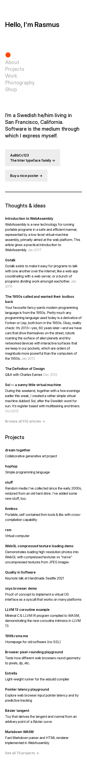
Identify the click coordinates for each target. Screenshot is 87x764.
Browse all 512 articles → (25, 421)
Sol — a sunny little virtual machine (33, 385)
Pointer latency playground (27, 689)
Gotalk (10, 260)
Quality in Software (20, 572)
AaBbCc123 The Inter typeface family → (32, 157)
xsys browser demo (21, 588)
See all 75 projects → (22, 753)
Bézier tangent (17, 710)
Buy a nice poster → (26, 176)
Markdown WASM (19, 732)
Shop (11, 89)
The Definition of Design (25, 369)
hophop (11, 466)
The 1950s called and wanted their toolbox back (39, 299)
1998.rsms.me (16, 636)
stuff (9, 482)
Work (11, 76)
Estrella (11, 673)
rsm (8, 530)
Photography (20, 83)
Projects (14, 69)
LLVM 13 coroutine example (27, 609)
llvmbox (11, 509)
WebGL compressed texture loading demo (39, 546)
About (12, 62)
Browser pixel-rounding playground (34, 652)
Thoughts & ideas (25, 206)
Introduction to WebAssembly (29, 218)
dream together (18, 450)
